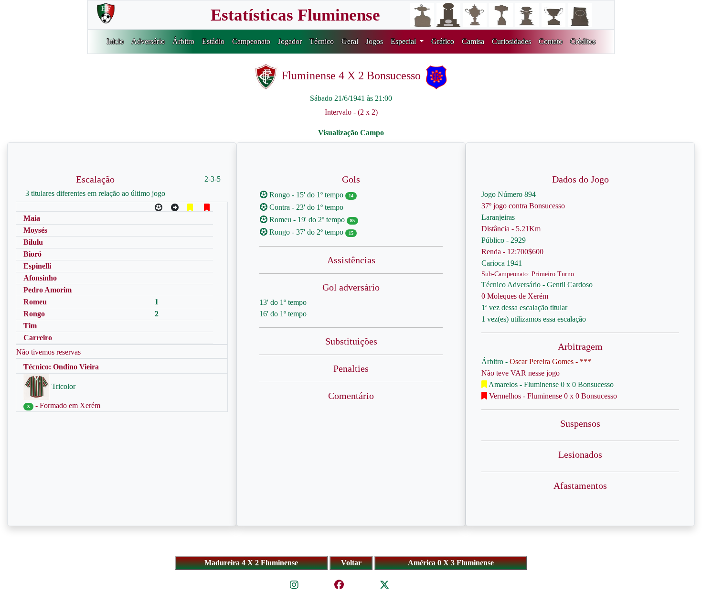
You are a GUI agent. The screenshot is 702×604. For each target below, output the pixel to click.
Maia (31, 218)
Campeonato (251, 41)
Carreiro (37, 338)
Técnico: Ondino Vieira (61, 367)
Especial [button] (404, 41)
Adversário (148, 41)
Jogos (374, 41)
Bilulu (33, 242)
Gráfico (442, 41)
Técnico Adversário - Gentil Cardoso (537, 284)
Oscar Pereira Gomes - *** (550, 361)
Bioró (32, 254)
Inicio (115, 41)
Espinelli (37, 266)
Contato (551, 41)
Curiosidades (511, 41)
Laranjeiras (498, 217)
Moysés (35, 230)
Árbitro (183, 41)
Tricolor (62, 386)
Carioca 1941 (501, 263)
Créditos (583, 41)
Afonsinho (40, 278)
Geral (349, 41)
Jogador (290, 41)
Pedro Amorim (47, 290)
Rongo (34, 314)
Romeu (35, 302)
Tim (30, 326)
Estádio (213, 41)
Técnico (321, 41)
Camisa (473, 41)
